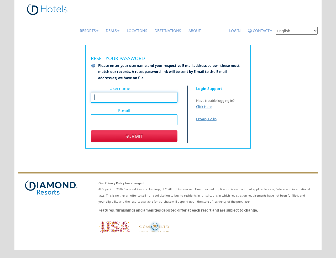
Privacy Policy (206, 119)
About (194, 30)
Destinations (168, 30)
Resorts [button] (88, 30)
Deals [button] (111, 30)
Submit (134, 136)
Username (119, 88)
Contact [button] (261, 30)
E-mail (124, 110)
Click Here (204, 106)
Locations (137, 30)
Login (235, 30)
